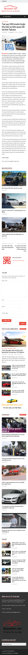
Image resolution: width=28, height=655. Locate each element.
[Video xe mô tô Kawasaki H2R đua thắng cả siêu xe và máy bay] (6, 365)
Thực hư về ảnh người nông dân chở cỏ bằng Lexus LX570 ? (18, 570)
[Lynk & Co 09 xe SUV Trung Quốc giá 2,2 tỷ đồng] (14, 208)
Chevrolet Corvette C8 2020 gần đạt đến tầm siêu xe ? (19, 383)
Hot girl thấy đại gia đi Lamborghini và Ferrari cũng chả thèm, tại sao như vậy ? (19, 579)
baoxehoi (11, 32)
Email (4, 306)
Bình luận (5, 280)
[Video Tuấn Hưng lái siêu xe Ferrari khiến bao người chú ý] (14, 480)
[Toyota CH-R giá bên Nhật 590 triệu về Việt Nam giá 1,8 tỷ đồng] (6, 560)
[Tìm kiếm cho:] (14, 323)
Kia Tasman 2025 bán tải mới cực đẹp (12, 188)
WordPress (9, 653)
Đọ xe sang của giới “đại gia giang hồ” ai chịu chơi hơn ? (19, 374)
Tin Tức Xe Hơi (5, 21)
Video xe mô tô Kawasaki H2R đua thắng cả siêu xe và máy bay (18, 367)
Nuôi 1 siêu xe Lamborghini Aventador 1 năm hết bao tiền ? (19, 553)
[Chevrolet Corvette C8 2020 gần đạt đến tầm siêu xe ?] (6, 382)
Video (14, 348)
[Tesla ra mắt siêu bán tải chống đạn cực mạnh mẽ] (14, 232)
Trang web (5, 313)
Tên (3, 299)
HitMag (16, 653)
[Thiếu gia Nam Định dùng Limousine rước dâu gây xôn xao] (14, 457)
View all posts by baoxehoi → (18, 261)
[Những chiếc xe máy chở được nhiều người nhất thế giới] (6, 542)
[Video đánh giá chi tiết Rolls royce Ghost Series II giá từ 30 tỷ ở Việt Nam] (14, 433)
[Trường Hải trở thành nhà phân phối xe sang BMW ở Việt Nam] (14, 504)
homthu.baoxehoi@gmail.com (13, 612)
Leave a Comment (19, 32)
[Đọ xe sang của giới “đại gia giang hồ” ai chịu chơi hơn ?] (6, 374)
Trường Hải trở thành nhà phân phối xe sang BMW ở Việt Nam (12, 507)
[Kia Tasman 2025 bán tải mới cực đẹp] (14, 186)
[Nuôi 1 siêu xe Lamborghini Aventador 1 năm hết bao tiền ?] (6, 551)
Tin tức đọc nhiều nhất (7, 348)
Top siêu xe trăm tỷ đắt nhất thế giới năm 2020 (18, 391)
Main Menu (8, 16)
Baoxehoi (12, 651)
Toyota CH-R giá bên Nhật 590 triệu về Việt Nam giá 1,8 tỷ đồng (19, 561)
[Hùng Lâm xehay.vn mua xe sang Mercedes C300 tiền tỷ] (14, 528)
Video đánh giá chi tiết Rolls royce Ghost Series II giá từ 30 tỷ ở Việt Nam (13, 435)
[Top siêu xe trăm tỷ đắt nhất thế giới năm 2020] (6, 390)
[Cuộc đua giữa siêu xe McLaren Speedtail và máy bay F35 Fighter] (14, 332)
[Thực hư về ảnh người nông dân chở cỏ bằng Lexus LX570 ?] (6, 568)
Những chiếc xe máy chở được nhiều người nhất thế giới (19, 544)
